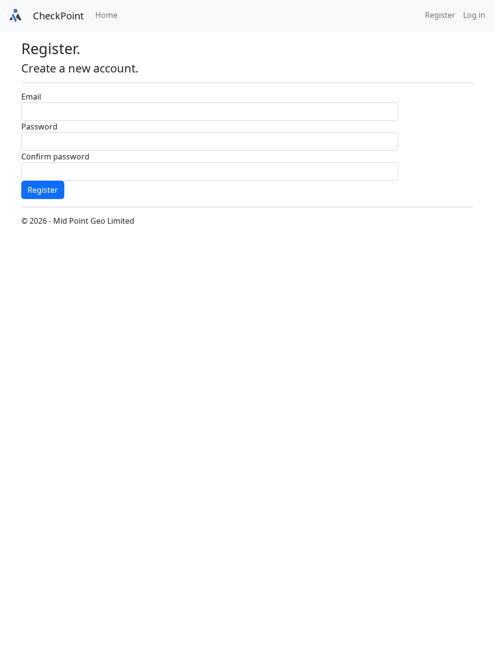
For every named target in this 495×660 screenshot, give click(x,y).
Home (106, 15)
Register (440, 15)
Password (39, 126)
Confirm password (55, 156)
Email (31, 96)
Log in (474, 15)
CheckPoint (58, 15)
